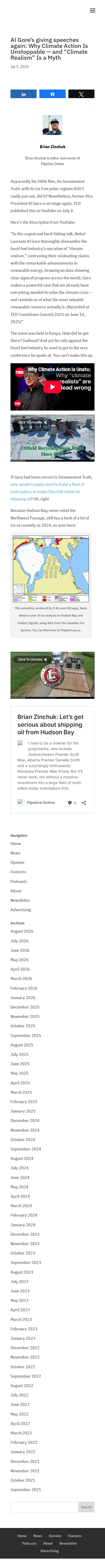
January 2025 (23, 1111)
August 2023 (21, 1272)
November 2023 (25, 1243)
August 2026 (21, 931)
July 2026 (19, 940)
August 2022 (21, 1385)
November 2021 (25, 1470)
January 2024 (23, 1224)
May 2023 (19, 1300)
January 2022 (23, 1451)
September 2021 (25, 1489)
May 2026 (19, 959)
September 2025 (25, 1035)
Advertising (20, 909)
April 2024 (20, 1196)
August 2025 (21, 1045)
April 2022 (20, 1423)
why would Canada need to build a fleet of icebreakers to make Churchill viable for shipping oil (47, 491)
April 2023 (20, 1309)
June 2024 (20, 1177)
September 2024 (25, 1149)
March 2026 (21, 978)
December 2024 (25, 1120)
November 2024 (25, 1130)
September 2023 (25, 1262)
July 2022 (19, 1395)
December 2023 (25, 1234)
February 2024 (23, 1215)
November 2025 (25, 1016)
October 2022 (22, 1366)
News (15, 853)
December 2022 (25, 1347)
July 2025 (19, 1054)
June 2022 (20, 1404)
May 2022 (19, 1414)
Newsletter (20, 900)
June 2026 (20, 950)
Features (18, 871)
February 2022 (23, 1442)
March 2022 (21, 1432)
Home (15, 843)
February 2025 (23, 1101)
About (15, 890)
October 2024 (22, 1139)
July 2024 (19, 1167)
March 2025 (21, 1092)
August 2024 (21, 1158)
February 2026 (23, 988)
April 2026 (20, 969)
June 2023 (20, 1291)
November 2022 (25, 1357)
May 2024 (19, 1186)
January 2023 (23, 1338)
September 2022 (25, 1376)
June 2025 (20, 1063)
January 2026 (23, 997)
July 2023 (19, 1281)
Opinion (17, 862)
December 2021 (25, 1461)
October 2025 (22, 1025)
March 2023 (21, 1319)
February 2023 (23, 1328)
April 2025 (20, 1082)
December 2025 (25, 1007)
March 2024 (21, 1205)
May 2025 (19, 1073)
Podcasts (18, 881)
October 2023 (22, 1253)
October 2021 (22, 1480)
